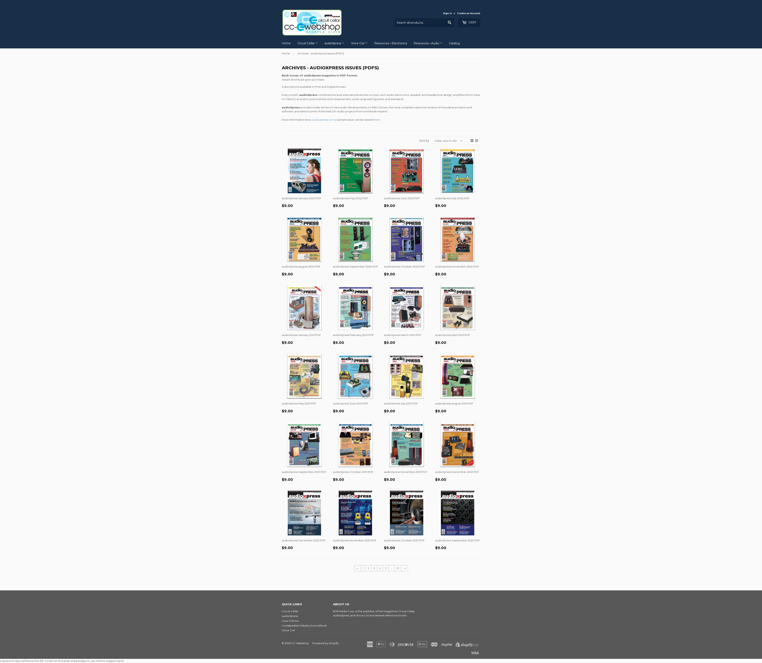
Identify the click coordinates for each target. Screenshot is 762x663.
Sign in (447, 13)
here (377, 119)
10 (397, 568)
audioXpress (333, 43)
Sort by (424, 140)
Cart (472, 22)
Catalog (454, 43)
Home (286, 43)
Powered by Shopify (325, 643)
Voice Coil (358, 43)
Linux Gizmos (290, 620)
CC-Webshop (300, 643)
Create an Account (468, 13)
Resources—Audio (427, 43)
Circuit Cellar (306, 43)
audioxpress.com (323, 119)
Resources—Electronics (390, 43)
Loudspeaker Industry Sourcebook (304, 625)
